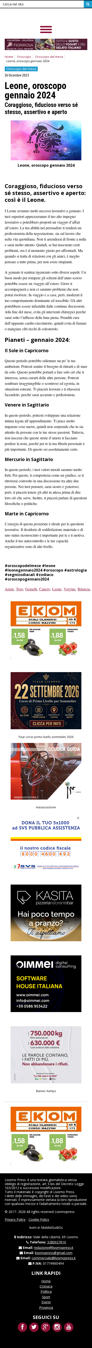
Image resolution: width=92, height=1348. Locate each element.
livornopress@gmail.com (53, 1253)
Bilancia (84, 588)
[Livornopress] (37, 16)
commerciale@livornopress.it (54, 1258)
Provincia (46, 1307)
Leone (57, 588)
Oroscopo (24, 57)
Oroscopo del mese (49, 57)
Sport (46, 1297)
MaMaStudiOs (52, 1227)
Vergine (69, 588)
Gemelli (31, 588)
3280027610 (56, 1242)
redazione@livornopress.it (53, 1247)
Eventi (46, 1302)
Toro (19, 588)
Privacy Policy (15, 1219)
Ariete (9, 588)
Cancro (44, 588)
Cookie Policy (39, 1219)
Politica (46, 1291)
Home (9, 57)
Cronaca (46, 1286)
